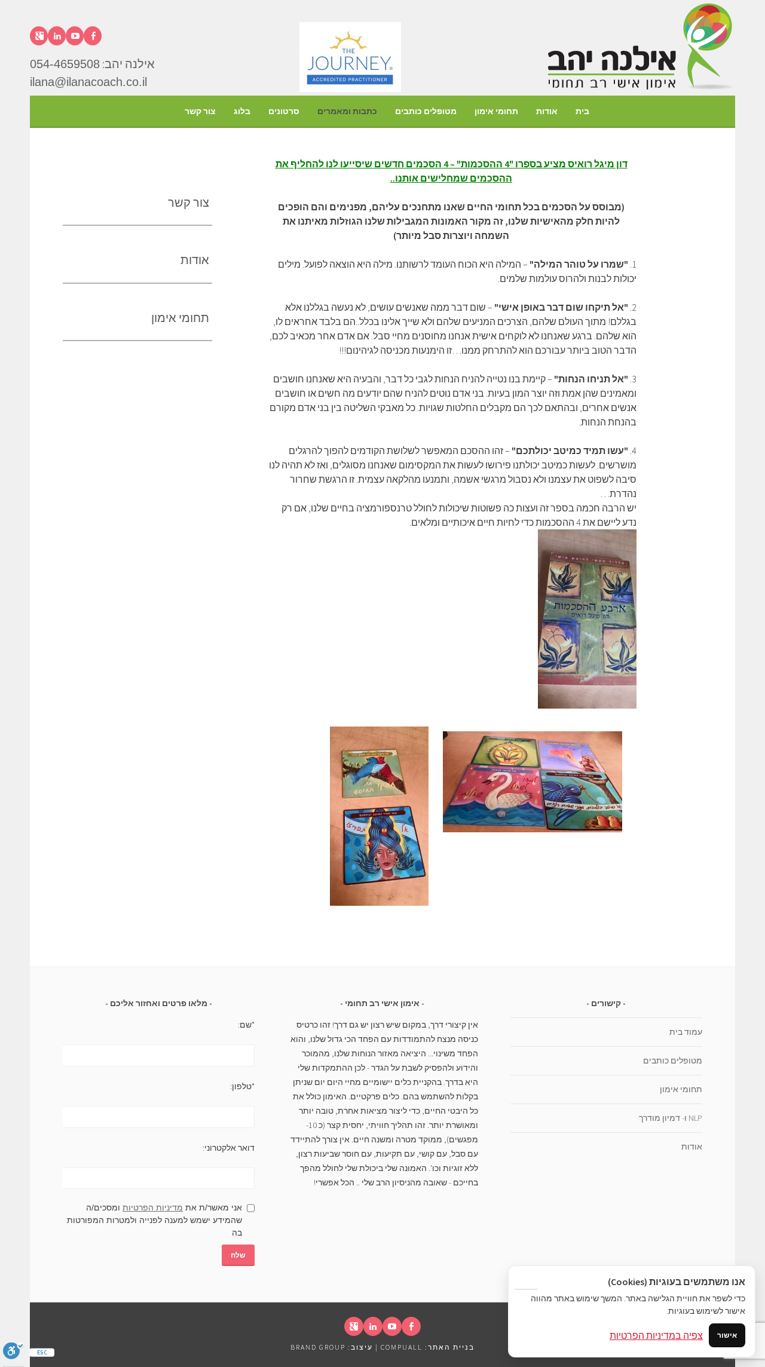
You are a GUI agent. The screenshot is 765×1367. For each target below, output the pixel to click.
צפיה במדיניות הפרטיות (656, 1335)
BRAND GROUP (317, 1347)
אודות (547, 111)
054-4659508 (65, 64)
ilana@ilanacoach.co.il (88, 81)
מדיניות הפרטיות (153, 1207)
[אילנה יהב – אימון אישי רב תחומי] (639, 88)
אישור (727, 1335)
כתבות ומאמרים (347, 111)
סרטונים (283, 111)
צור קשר (200, 111)
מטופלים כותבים (426, 111)
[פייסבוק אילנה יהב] (93, 35)
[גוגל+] (39, 35)
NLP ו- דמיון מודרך (670, 1117)
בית (582, 111)
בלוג (242, 111)
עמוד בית (685, 1031)
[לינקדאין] (57, 35)
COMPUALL (402, 1347)
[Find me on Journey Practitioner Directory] (420, 88)
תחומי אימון (496, 111)
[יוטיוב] (75, 35)
